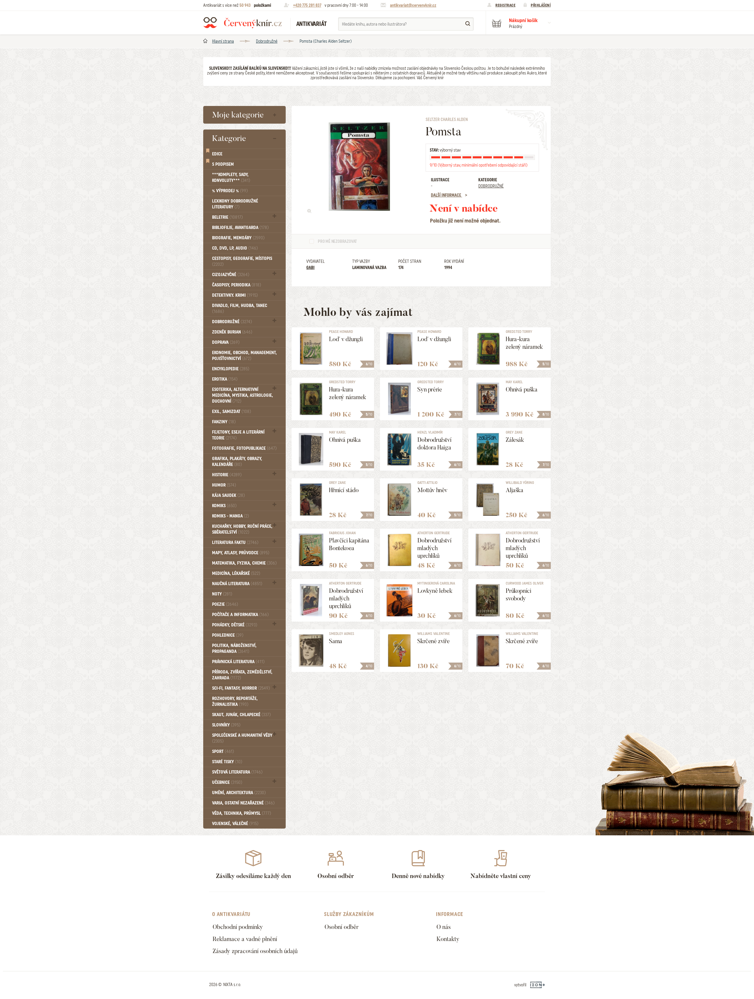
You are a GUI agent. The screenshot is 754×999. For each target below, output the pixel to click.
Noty (222, 594)
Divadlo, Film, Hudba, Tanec (239, 308)
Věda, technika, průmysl (241, 813)
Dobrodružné (266, 41)
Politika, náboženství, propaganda (234, 648)
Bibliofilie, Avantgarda (240, 227)
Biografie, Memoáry (238, 237)
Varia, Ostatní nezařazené (243, 803)
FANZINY (224, 421)
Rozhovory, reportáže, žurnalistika (235, 701)
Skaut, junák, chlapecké (241, 714)
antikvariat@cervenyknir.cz (413, 5)
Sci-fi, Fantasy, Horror (241, 688)
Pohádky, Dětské (234, 625)
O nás (443, 927)
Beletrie (227, 217)
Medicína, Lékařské (236, 573)
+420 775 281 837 (307, 5)
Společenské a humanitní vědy (242, 738)
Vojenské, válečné (235, 823)
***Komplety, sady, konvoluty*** (231, 177)
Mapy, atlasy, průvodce (240, 552)
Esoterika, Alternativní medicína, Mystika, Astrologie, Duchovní (242, 395)
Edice (217, 154)
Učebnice (227, 782)
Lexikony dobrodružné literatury (235, 204)
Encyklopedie (230, 368)
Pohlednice (227, 635)
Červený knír (242, 23)
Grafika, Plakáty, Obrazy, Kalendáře (237, 461)
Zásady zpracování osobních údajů (255, 951)
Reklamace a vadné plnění (245, 939)
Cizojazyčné (230, 274)
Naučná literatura (237, 583)
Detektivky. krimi (235, 295)
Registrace (505, 5)
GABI (310, 267)
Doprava (225, 342)
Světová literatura (237, 772)
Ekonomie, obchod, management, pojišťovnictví (244, 355)
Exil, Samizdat (231, 411)
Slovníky (226, 725)
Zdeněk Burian (232, 332)
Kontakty (447, 939)
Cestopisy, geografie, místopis (242, 261)
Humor (224, 485)
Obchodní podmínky (238, 927)
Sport (223, 751)
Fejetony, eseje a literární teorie (238, 435)
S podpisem (223, 164)
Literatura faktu (235, 542)
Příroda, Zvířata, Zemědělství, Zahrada (242, 675)
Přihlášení (541, 5)
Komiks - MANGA (230, 516)
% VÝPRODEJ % (230, 190)
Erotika (224, 379)
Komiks (224, 505)
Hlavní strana (223, 41)
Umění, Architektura (239, 792)
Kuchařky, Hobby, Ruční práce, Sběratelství (242, 529)
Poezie (225, 604)
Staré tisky (227, 761)
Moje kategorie (238, 115)
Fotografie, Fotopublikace (244, 448)
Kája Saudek (228, 495)
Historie (227, 474)
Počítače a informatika (240, 614)
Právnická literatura (238, 661)
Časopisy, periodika (236, 285)
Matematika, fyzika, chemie (244, 563)
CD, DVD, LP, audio (235, 248)
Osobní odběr (341, 927)
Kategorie (229, 138)
